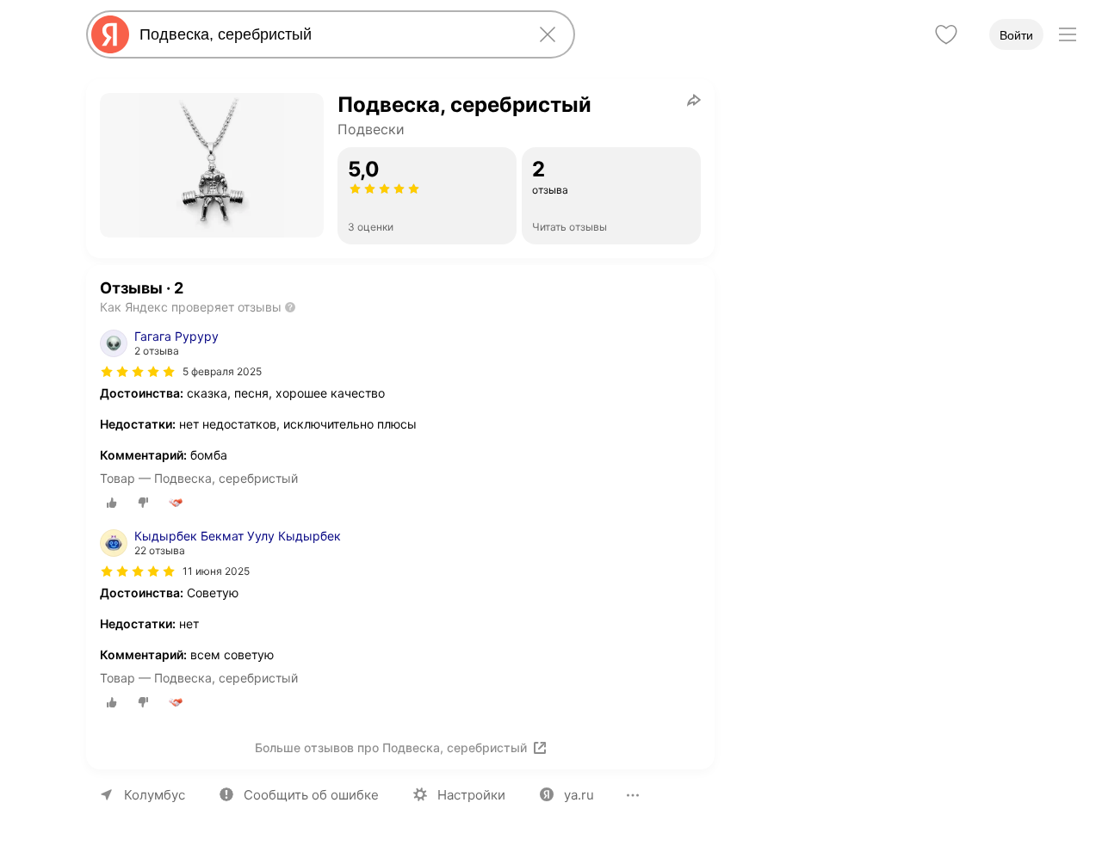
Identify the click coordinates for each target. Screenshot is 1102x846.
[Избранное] (946, 34)
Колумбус (154, 795)
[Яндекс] (110, 34)
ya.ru (579, 795)
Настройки (471, 795)
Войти (1016, 35)
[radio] (112, 502)
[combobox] (327, 34)
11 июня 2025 (216, 571)
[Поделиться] (694, 100)
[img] (138, 372)
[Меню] (1067, 34)
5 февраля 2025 (222, 371)
